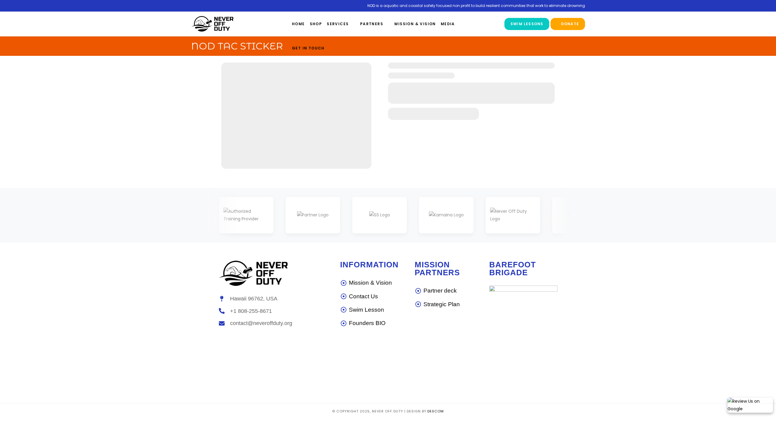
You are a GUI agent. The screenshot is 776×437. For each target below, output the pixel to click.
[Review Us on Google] (750, 405)
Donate (569, 23)
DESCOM (435, 411)
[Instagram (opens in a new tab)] (202, 6)
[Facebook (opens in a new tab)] (194, 6)
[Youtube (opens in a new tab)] (211, 6)
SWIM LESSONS (526, 23)
